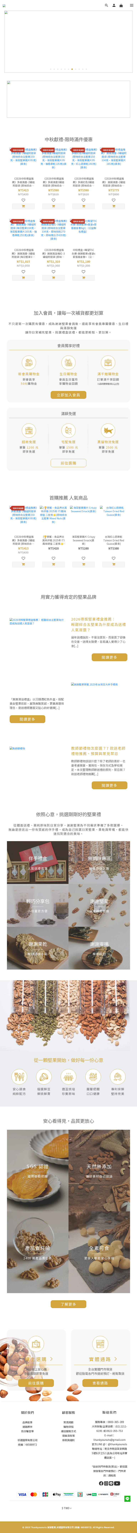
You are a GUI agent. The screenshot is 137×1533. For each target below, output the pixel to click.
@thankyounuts (117, 1444)
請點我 (112, 1475)
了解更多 (68, 1304)
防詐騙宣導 (27, 1431)
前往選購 (68, 463)
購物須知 (68, 1426)
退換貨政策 (68, 1435)
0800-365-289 (116, 1422)
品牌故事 (27, 1422)
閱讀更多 (109, 657)
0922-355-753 (114, 1431)
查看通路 (100, 1382)
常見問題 (68, 1422)
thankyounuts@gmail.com (109, 1440)
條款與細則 (68, 1440)
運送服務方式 (68, 1431)
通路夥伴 (27, 1426)
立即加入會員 (68, 394)
